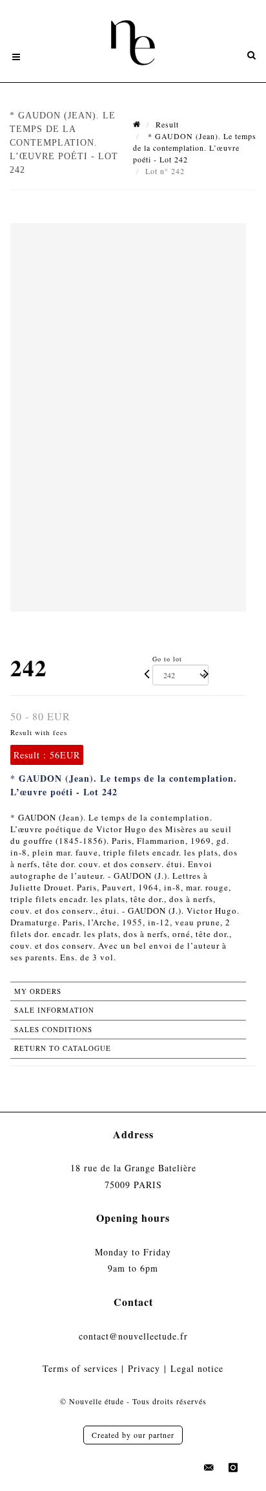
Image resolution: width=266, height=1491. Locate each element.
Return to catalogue (62, 1048)
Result (167, 124)
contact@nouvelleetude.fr (133, 1336)
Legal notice (196, 1368)
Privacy (144, 1368)
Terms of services (80, 1368)
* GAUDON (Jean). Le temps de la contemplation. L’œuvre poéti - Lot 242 (194, 147)
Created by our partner (133, 1435)
